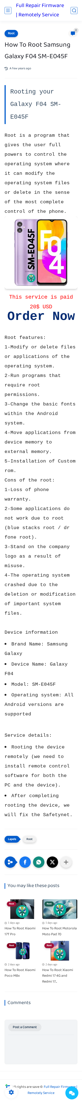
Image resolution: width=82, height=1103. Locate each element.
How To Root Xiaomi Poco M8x (20, 973)
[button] (25, 862)
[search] (74, 10)
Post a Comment (25, 1027)
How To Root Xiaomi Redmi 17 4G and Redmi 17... (57, 976)
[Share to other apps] (66, 862)
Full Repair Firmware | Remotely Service (40, 10)
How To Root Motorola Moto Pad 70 (59, 931)
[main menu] (8, 10)
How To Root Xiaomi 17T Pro (20, 931)
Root (11, 33)
